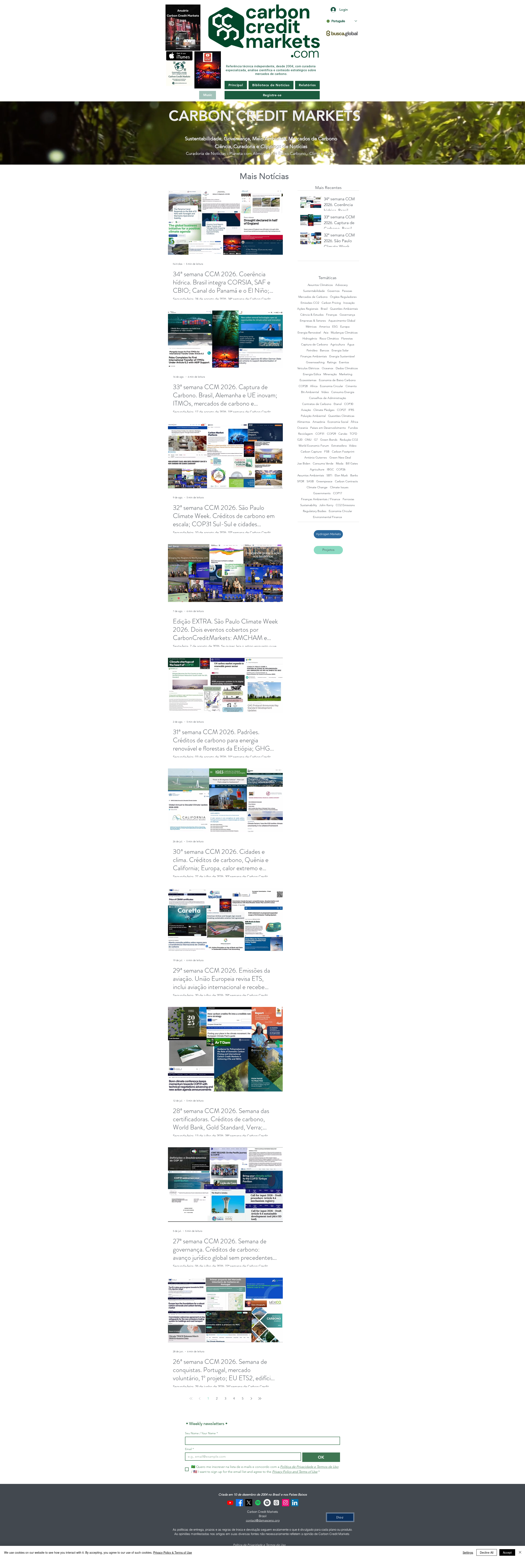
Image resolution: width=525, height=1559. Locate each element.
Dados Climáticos (347, 368)
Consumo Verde (323, 463)
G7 (316, 439)
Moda (339, 463)
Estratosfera (339, 445)
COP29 (331, 434)
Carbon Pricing (331, 303)
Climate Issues (339, 487)
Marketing (345, 374)
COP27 (341, 410)
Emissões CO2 (310, 303)
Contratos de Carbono (316, 404)
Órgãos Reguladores (343, 297)
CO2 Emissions (345, 505)
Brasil (324, 309)
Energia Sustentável (342, 356)
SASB (310, 481)
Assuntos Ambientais (310, 475)
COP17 (337, 493)
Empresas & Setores (313, 320)
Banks (354, 475)
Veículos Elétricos (308, 368)
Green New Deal (340, 457)
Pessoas (347, 291)
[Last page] (260, 1398)
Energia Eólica (312, 374)
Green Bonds (328, 439)
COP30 (348, 404)
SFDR (300, 481)
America (324, 326)
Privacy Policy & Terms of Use (172, 1552)
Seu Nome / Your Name (201, 1433)
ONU (308, 439)
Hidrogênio (309, 338)
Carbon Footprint (343, 451)
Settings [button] (468, 1552)
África (354, 422)
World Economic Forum (314, 445)
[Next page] (251, 1398)
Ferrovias (348, 499)
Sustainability (308, 505)
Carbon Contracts (346, 481)
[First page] (191, 1398)
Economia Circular (331, 386)
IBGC (330, 469)
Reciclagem (305, 434)
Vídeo (352, 445)
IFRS (351, 410)
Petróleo (312, 350)
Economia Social (338, 422)
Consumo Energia (342, 392)
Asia (325, 332)
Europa (344, 326)
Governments (322, 493)
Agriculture (317, 469)
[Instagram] (285, 1502)
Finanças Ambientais (313, 356)
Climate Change (317, 487)
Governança (347, 314)
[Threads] (276, 1502)
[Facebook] (239, 1502)
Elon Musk (341, 475)
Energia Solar (340, 350)
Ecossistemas (308, 380)
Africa (313, 386)
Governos (333, 291)
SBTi (329, 475)
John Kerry (326, 505)
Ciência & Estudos (312, 314)
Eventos (344, 362)
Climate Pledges (323, 410)
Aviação (306, 410)
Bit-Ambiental (310, 392)
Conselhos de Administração (327, 398)
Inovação (349, 303)
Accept (507, 1552)
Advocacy (341, 285)
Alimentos (303, 422)
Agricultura (337, 344)
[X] (248, 1502)
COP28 (303, 386)
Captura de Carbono (314, 344)
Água (350, 344)
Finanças (331, 314)
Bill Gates (352, 463)
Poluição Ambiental (313, 416)
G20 (299, 439)
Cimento (351, 386)
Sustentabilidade (314, 291)
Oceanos (327, 368)
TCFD (353, 434)
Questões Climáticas (341, 416)
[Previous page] (199, 1398)
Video (325, 392)
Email (189, 1449)
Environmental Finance (327, 517)
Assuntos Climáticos (320, 285)
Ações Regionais (307, 309)
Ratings (332, 362)
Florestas (347, 338)
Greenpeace (324, 481)
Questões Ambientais (344, 309)
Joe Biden (303, 463)
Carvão (342, 434)
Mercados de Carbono (313, 297)
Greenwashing (315, 362)
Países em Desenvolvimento (328, 428)
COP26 (340, 469)
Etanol (338, 404)
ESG (335, 326)
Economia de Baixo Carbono (337, 380)
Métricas (311, 326)
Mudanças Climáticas (344, 332)
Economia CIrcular (340, 511)
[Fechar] (520, 1552)
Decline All (486, 1552)
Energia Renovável (309, 332)
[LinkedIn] (294, 1502)
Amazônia (319, 422)
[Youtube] (230, 1502)
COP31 (319, 434)
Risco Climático (329, 338)
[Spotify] (257, 1502)
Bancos (324, 350)
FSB (326, 451)
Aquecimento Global (341, 320)
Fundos (353, 428)
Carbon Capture (311, 451)
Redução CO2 (349, 439)
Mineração (330, 374)
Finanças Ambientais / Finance (320, 499)
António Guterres (315, 457)
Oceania (302, 428)
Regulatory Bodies (314, 511)
